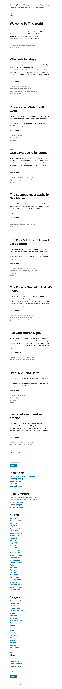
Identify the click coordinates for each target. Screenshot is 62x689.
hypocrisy (24, 180)
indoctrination (29, 45)
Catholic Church (19, 270)
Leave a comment (15, 47)
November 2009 (16, 558)
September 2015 (16, 521)
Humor (18, 397)
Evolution (13, 618)
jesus (34, 45)
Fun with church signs (25, 333)
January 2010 (15, 553)
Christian (30, 88)
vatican (15, 273)
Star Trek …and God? (24, 373)
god (23, 138)
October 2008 (15, 590)
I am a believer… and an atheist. (26, 416)
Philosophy (14, 635)
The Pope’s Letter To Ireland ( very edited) (30, 241)
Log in (12, 659)
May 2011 (13, 526)
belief (12, 88)
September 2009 (16, 562)
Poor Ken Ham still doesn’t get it (27, 497)
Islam (19, 90)
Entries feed (14, 661)
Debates (13, 613)
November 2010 (16, 528)
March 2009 (14, 577)
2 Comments (14, 182)
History (12, 625)
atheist (16, 179)
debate (17, 180)
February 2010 (15, 550)
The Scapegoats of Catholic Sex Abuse (29, 196)
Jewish (22, 90)
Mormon (12, 91)
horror (24, 45)
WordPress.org (15, 666)
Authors (35, 7)
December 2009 (16, 555)
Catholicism (24, 88)
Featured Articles (16, 620)
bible (12, 138)
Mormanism (31, 90)
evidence (25, 359)
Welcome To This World (26, 23)
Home (12, 7)
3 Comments (14, 95)
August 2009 (15, 565)
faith (22, 45)
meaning (12, 400)
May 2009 (13, 572)
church (18, 45)
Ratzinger (33, 271)
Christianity (29, 44)
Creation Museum (21, 7)
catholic (20, 88)
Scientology (19, 93)
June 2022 (14, 518)
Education (25, 398)
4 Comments (14, 446)
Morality (26, 138)
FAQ (30, 7)
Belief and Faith (32, 442)
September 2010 (16, 533)
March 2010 (14, 548)
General (28, 86)
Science (16, 400)
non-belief (25, 444)
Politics (24, 91)
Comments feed (16, 664)
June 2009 (14, 570)
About (41, 7)
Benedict (13, 317)
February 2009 (15, 580)
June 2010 (13, 540)
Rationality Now (15, 5)
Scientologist (13, 93)
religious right (34, 91)
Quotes (12, 640)
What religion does (23, 59)
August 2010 (14, 535)
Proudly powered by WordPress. (24, 684)
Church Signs (31, 357)
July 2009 (13, 567)
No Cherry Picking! (17, 479)
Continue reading (15, 81)
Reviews (13, 643)
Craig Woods (14, 135)
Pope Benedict (27, 271)
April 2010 (13, 545)
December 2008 (16, 585)
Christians (13, 359)
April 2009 (14, 575)
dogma (20, 398)
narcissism (20, 91)
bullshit (16, 88)
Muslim (15, 91)
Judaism (26, 90)
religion (28, 91)
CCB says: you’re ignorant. (28, 152)
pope (22, 271)
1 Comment (13, 140)
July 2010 (13, 538)
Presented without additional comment (24, 476)
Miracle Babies (15, 481)
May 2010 (13, 543)
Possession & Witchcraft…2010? (28, 108)
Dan (11, 505)
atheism (13, 179)
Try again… (14, 483)
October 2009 (15, 560)
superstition (31, 138)
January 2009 (15, 582)
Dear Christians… (16, 486)
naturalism (20, 444)
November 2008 (16, 587)
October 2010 (15, 531)
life (33, 398)
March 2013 (14, 523)
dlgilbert (13, 44)
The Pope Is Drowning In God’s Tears (31, 289)
